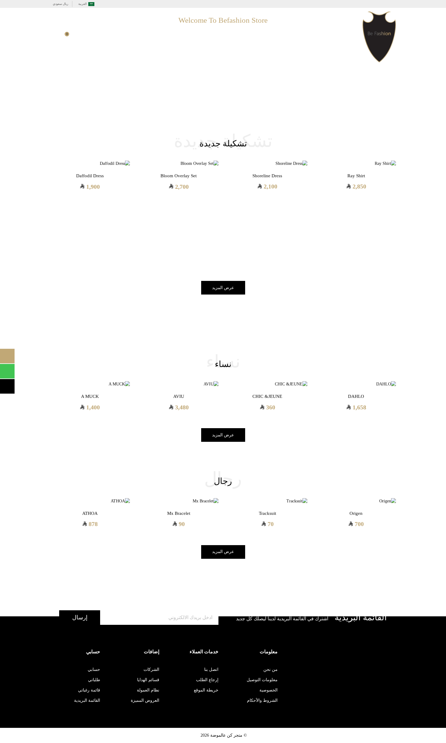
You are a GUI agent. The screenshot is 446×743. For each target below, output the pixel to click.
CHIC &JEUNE (267, 396)
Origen (356, 513)
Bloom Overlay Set (178, 175)
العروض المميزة (145, 700)
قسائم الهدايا (148, 680)
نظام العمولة (148, 690)
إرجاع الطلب (207, 680)
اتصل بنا (211, 669)
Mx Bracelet (178, 513)
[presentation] (400, 213)
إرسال (79, 617)
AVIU (178, 396)
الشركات (151, 669)
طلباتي (94, 680)
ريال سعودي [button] (60, 3)
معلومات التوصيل (262, 680)
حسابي (94, 669)
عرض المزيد (223, 287)
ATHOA (90, 513)
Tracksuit (267, 513)
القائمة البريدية (87, 700)
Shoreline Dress (267, 175)
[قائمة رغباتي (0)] (89, 38)
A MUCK (90, 396)
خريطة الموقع (206, 690)
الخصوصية (268, 690)
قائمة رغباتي (89, 690)
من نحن (270, 669)
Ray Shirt (356, 175)
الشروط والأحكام (262, 700)
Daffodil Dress (90, 175)
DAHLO (356, 396)
